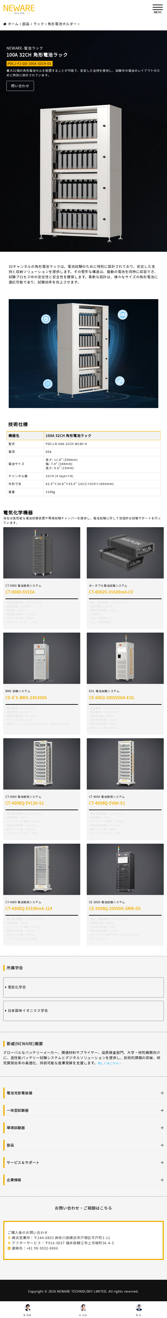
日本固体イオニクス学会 (27, 1010)
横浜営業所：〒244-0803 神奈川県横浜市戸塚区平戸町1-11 (60, 1238)
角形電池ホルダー (62, 24)
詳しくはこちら (109, 1063)
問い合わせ (20, 86)
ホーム (13, 24)
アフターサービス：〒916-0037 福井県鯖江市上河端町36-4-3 (62, 1243)
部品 (26, 24)
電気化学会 (16, 987)
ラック (39, 24)
